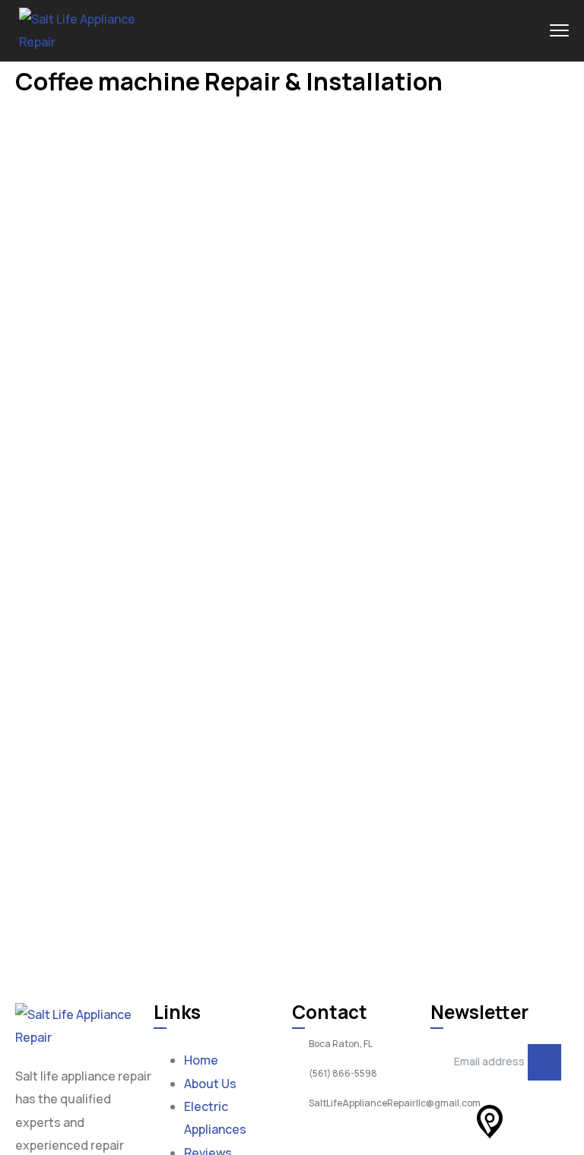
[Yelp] (449, 1122)
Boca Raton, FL (341, 1044)
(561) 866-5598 (343, 1074)
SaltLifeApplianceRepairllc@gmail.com (395, 1103)
